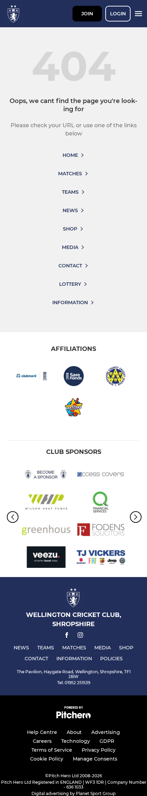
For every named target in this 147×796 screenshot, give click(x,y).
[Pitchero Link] (73, 716)
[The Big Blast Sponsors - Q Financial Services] (100, 503)
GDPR (106, 741)
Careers (42, 741)
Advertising (105, 732)
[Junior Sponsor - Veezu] (46, 558)
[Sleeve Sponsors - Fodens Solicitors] (100, 531)
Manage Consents (95, 759)
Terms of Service (51, 750)
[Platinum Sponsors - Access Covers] (100, 475)
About (74, 732)
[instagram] (80, 636)
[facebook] (66, 636)
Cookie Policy (46, 759)
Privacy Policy (99, 750)
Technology (75, 741)
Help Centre (42, 732)
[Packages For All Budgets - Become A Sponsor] (46, 475)
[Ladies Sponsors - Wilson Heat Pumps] (46, 503)
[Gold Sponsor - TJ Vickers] (100, 558)
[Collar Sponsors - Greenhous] (46, 531)
